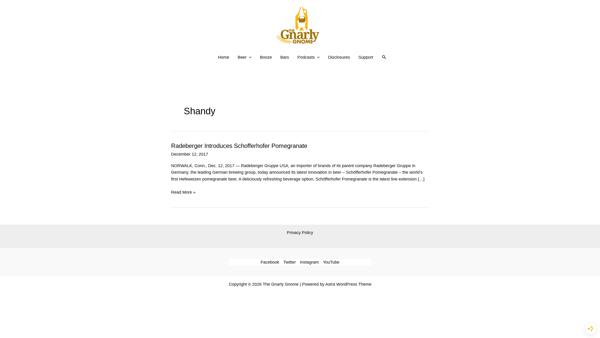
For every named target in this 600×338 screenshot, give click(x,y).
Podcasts (306, 57)
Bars (284, 57)
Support (365, 57)
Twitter (289, 262)
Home (223, 57)
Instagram (309, 262)
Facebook (270, 262)
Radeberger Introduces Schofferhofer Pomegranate (239, 145)
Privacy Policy (300, 232)
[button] (249, 57)
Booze (266, 57)
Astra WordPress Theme (348, 284)
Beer (242, 57)
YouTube (331, 262)
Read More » (183, 193)
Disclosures (339, 57)
